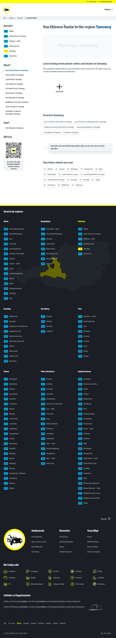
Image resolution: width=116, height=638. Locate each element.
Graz (9, 239)
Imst (83, 326)
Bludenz (47, 321)
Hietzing (10, 414)
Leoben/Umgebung (14, 273)
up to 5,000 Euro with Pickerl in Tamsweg (58, 122)
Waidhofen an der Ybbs (89, 498)
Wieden (9, 488)
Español (33, 623)
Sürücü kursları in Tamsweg (15, 106)
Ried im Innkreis (50, 423)
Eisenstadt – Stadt (51, 229)
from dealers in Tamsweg (52, 132)
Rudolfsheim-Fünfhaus (15, 473)
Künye (89, 537)
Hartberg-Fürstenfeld (14, 254)
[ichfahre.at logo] (6, 9)
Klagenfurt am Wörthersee (17, 326)
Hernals (10, 409)
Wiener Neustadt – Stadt (89, 488)
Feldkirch (47, 331)
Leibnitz (10, 258)
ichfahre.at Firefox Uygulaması (30, 601)
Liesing (9, 438)
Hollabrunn (85, 404)
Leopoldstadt (12, 433)
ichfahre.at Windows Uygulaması (12, 607)
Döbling (10, 389)
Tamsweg (20, 18)
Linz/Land (47, 414)
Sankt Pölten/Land (88, 463)
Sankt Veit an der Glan (14, 341)
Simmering (11, 478)
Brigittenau (11, 384)
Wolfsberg (10, 361)
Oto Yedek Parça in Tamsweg (15, 88)
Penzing (10, 468)
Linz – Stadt (49, 409)
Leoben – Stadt (12, 263)
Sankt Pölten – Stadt (89, 458)
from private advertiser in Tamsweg (88, 127)
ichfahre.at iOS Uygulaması (49, 607)
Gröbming (10, 244)
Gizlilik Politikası (93, 542)
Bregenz (47, 316)
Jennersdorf (48, 244)
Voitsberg (10, 293)
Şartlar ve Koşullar (93, 552)
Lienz (83, 346)
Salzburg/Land (12, 46)
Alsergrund (11, 379)
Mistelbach (85, 448)
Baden (84, 389)
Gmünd (84, 394)
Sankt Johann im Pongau (15, 36)
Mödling (84, 438)
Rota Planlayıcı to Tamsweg (14, 128)
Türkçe (19, 623)
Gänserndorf (86, 399)
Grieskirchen (48, 399)
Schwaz (84, 356)
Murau (9, 283)
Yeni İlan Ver (63, 537)
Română (41, 623)
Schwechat (85, 473)
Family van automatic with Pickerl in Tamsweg (59, 127)
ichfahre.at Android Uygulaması (30, 607)
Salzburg (11, 18)
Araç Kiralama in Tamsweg (14, 84)
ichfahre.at (12, 633)
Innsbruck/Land (87, 321)
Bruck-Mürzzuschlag (14, 229)
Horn (83, 409)
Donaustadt (11, 394)
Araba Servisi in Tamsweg (14, 93)
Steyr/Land (48, 438)
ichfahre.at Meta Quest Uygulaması (68, 607)
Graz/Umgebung (13, 249)
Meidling (10, 453)
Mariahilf (10, 448)
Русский (11, 623)
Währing (10, 483)
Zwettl (84, 503)
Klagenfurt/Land (13, 331)
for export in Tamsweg (71, 132)
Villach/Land (11, 356)
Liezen (9, 268)
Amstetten (85, 379)
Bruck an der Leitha (88, 384)
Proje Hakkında (36, 537)
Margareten (11, 443)
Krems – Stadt (86, 428)
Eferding (47, 384)
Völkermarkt (11, 351)
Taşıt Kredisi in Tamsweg (14, 79)
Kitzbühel (85, 331)
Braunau (47, 379)
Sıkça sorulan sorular (38, 542)
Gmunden (47, 394)
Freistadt (47, 389)
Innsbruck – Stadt (88, 316)
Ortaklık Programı (65, 552)
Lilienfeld (85, 433)
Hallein (9, 31)
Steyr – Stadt (48, 443)
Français (26, 623)
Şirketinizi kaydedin (66, 542)
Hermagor (10, 321)
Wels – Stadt (48, 458)
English (55, 623)
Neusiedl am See (50, 254)
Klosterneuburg (87, 414)
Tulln (83, 478)
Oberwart (47, 263)
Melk (83, 443)
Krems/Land (86, 423)
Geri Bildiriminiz (37, 547)
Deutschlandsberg (13, 234)
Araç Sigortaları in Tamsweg (15, 97)
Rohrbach (47, 428)
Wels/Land (48, 463)
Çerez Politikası (92, 547)
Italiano (48, 623)
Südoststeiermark (13, 288)
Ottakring (10, 463)
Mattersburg (48, 249)
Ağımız (61, 547)
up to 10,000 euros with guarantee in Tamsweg (90, 122)
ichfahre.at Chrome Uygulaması (12, 601)
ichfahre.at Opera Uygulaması (68, 601)
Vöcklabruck (48, 453)
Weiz (9, 298)
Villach (9, 346)
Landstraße (11, 428)
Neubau (10, 458)
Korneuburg (86, 419)
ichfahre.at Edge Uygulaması (49, 601)
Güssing (47, 239)
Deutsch (63, 623)
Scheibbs (85, 468)
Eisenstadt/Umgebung (52, 234)
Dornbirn (47, 326)
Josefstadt (11, 423)
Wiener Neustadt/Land (89, 483)
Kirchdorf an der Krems (53, 404)
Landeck (84, 341)
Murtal (9, 278)
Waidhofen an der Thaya (89, 493)
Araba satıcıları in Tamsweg (15, 75)
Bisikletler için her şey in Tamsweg (17, 102)
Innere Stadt (11, 419)
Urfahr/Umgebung (50, 448)
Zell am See (11, 56)
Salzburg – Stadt (13, 41)
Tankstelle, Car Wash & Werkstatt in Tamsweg (13, 112)
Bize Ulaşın (35, 552)
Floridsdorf (11, 404)
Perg (46, 419)
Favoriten (10, 399)
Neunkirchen (86, 453)
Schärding (48, 433)
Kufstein (85, 336)
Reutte (84, 351)
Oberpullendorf (49, 258)
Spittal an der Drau (13, 336)
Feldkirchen (11, 316)
